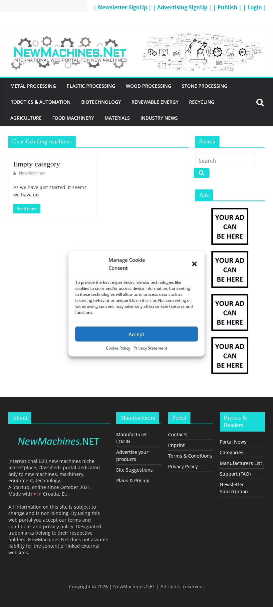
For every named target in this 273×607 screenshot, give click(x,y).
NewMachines (32, 173)
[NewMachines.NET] (136, 31)
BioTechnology (101, 102)
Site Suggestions (134, 470)
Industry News (159, 118)
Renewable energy (155, 102)
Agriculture (26, 118)
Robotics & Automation (40, 102)
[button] (194, 263)
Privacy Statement (150, 348)
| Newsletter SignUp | (123, 7)
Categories (231, 452)
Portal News (233, 442)
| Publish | (228, 7)
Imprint (176, 445)
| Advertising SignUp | (183, 7)
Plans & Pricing (132, 480)
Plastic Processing (91, 86)
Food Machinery (73, 118)
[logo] (59, 432)
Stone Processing (204, 86)
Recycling (201, 102)
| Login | (254, 7)
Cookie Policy (118, 348)
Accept (136, 334)
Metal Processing (33, 86)
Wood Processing (148, 86)
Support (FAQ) (235, 474)
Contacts (177, 434)
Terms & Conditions (190, 456)
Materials (117, 118)
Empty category (36, 164)
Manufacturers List (241, 463)
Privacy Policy (183, 466)
